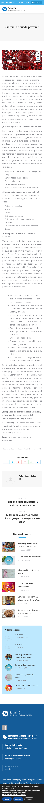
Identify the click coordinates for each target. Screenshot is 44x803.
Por (23, 449)
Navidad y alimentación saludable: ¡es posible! (28, 545)
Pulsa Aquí (36, 2)
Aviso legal (9, 769)
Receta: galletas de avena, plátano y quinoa (29, 612)
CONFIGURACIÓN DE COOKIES (14, 795)
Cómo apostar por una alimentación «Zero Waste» (29, 598)
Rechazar (18, 799)
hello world (19, 635)
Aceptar (7, 799)
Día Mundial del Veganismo (30, 556)
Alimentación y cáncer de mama (28, 572)
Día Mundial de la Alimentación (25, 585)
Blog (12, 449)
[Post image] (8, 547)
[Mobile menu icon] (40, 9)
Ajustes (29, 799)
